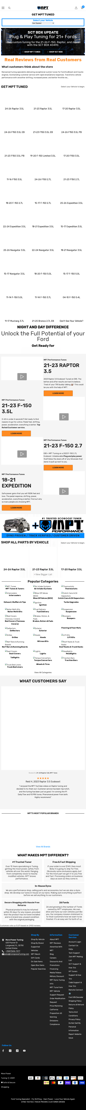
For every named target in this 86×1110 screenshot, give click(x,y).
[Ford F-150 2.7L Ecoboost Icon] (43, 168)
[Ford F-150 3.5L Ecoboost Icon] (14, 121)
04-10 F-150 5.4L (71, 297)
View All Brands (43, 846)
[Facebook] (3, 1050)
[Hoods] (43, 635)
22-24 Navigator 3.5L (43, 250)
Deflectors (15, 631)
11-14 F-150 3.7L (43, 297)
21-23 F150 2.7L (71, 179)
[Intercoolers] (15, 593)
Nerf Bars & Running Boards (15, 647)
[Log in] (76, 8)
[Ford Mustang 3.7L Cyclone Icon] (14, 310)
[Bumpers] (71, 616)
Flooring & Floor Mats (71, 628)
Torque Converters (43, 660)
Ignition (43, 605)
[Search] (9, 8)
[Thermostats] (71, 586)
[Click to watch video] (22, 376)
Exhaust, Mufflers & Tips (15, 602)
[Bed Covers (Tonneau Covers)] (15, 617)
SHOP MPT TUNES (32, 52)
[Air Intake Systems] (43, 586)
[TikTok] (17, 1050)
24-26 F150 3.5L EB (14, 132)
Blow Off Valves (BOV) (43, 598)
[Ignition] (43, 602)
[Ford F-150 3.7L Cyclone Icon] (43, 286)
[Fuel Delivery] (43, 609)
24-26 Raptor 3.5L (14, 108)
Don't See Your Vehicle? (71, 321)
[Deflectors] (15, 628)
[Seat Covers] (15, 651)
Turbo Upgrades (71, 602)
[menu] (3, 7)
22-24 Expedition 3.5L (14, 226)
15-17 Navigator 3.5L (14, 273)
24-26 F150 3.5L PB (71, 132)
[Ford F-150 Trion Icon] (71, 286)
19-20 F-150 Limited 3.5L (43, 155)
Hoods (43, 637)
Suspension (71, 612)
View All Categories (43, 672)
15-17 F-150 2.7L (43, 203)
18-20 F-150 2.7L (14, 203)
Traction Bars (71, 660)
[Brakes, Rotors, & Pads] (43, 617)
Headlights (71, 654)
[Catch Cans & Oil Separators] (71, 594)
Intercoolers (15, 595)
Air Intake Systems (43, 589)
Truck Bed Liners (15, 667)
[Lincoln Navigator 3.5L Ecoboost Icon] (14, 239)
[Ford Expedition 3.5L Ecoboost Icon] (71, 192)
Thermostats (71, 589)
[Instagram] (10, 1050)
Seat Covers (15, 654)
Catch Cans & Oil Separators (71, 598)
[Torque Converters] (43, 658)
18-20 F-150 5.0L (43, 273)
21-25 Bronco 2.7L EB (43, 321)
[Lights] (43, 651)
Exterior (43, 631)
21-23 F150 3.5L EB (43, 132)
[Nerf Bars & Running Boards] (15, 643)
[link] (22, 870)
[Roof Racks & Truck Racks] (71, 643)
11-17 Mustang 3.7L (14, 321)
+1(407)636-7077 (13, 951)
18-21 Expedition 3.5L (43, 226)
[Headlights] (71, 651)
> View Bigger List (43, 574)
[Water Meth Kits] (15, 609)
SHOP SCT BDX (55, 52)
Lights (43, 654)
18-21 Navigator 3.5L (71, 250)
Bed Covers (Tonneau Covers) (15, 622)
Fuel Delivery (43, 612)
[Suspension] (71, 609)
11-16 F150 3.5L (14, 179)
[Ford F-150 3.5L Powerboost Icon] (71, 121)
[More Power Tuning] (71, 310)
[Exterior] (43, 628)
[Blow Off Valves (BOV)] (43, 594)
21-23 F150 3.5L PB (14, 155)
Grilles (15, 637)
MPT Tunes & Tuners (15, 589)
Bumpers (71, 618)
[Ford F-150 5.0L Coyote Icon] (43, 262)
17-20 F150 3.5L (71, 155)
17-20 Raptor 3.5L (71, 108)
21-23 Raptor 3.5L (43, 108)
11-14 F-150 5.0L (14, 297)
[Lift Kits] (71, 635)
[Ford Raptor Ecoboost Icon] (14, 97)
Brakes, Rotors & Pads (43, 621)
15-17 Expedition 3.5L (71, 226)
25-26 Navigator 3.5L (14, 250)
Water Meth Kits (15, 612)
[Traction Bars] (71, 658)
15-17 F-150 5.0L (71, 273)
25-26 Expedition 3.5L (71, 203)
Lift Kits (71, 637)
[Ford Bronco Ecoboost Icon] (43, 310)
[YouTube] (24, 1050)
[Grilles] (15, 635)
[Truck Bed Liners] (15, 664)
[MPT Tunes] (15, 586)
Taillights (14, 657)
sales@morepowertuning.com (16, 954)
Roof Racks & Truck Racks (71, 647)
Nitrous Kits (42, 641)
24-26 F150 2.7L (43, 179)
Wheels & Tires (43, 664)
